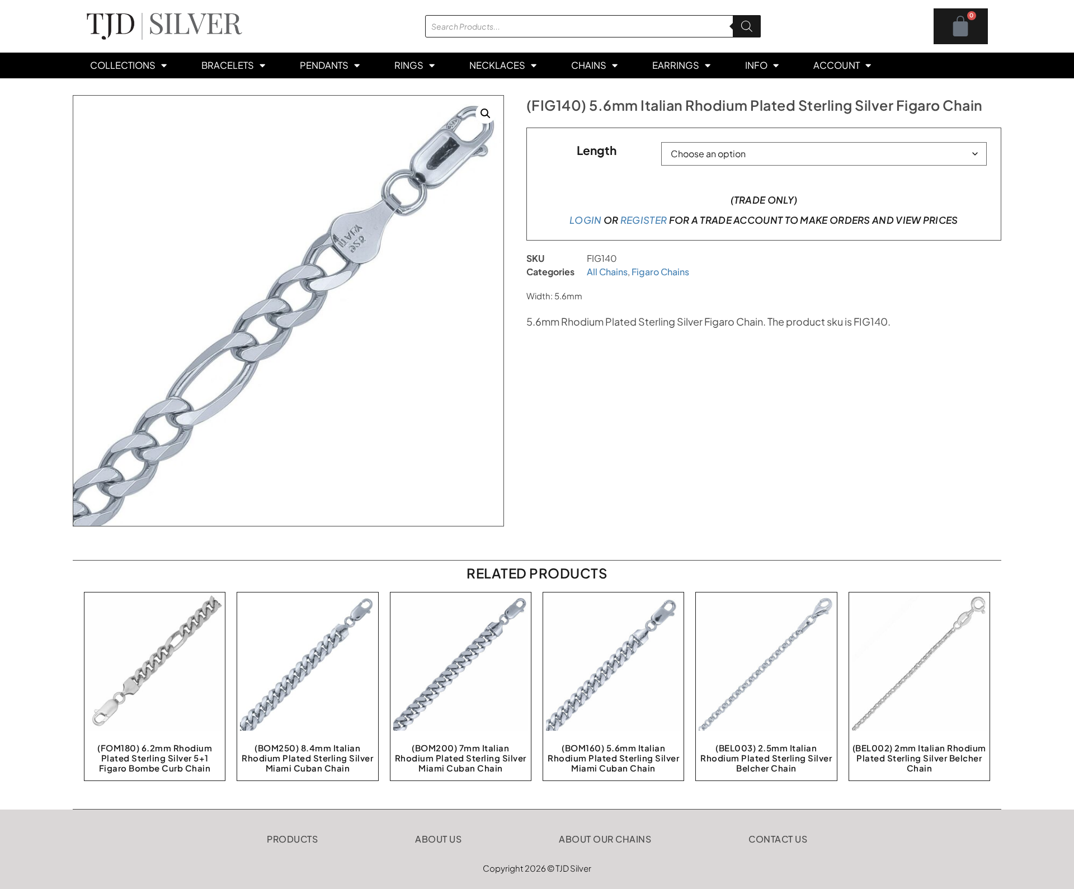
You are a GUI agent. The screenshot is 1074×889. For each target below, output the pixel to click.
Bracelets (227, 65)
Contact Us (777, 839)
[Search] (747, 26)
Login (585, 220)
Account (836, 65)
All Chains (607, 271)
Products (292, 839)
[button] (485, 114)
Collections (123, 65)
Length (596, 150)
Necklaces (497, 65)
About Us (438, 839)
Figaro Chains (660, 271)
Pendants (324, 65)
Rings (408, 65)
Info (756, 65)
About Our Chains (605, 839)
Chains (588, 65)
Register (643, 220)
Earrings (675, 65)
